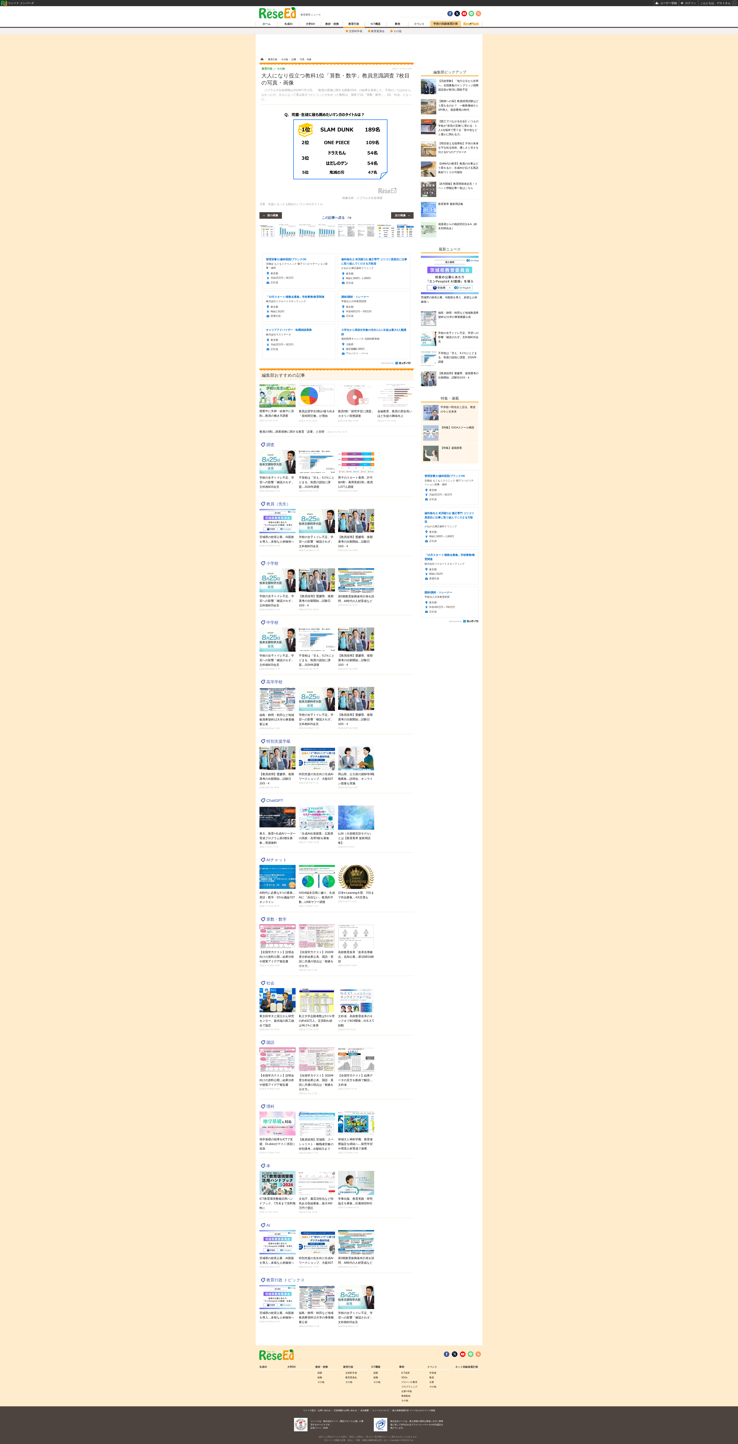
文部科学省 (355, 31)
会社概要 (364, 1410)
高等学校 (274, 682)
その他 (397, 31)
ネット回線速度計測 (466, 1367)
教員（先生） (278, 504)
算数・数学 (276, 919)
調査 (270, 444)
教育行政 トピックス (285, 1280)
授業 (319, 1373)
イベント (419, 23)
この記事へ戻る (336, 217)
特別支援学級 (278, 741)
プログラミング (409, 1386)
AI (268, 1225)
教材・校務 (332, 23)
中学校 (272, 622)
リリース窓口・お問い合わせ (317, 1410)
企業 (431, 1382)
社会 (270, 983)
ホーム (267, 23)
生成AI (288, 23)
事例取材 (406, 1396)
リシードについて (380, 1410)
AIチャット (276, 860)
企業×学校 (406, 1391)
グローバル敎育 (409, 1382)
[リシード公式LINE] (470, 1354)
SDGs (404, 1377)
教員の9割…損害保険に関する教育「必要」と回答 (303, 431)
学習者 (432, 1373)
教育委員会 (378, 31)
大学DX (310, 23)
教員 (431, 1377)
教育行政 (353, 23)
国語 (270, 1042)
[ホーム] (261, 59)
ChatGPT (274, 800)
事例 (397, 23)
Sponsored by (387, 363)
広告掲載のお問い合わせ (345, 1410)
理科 (270, 1106)
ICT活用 (405, 1373)
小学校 (272, 563)
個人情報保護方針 (400, 1410)
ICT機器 (376, 23)
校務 (319, 1377)
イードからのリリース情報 (422, 1410)
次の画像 (400, 215)
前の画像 (272, 215)
